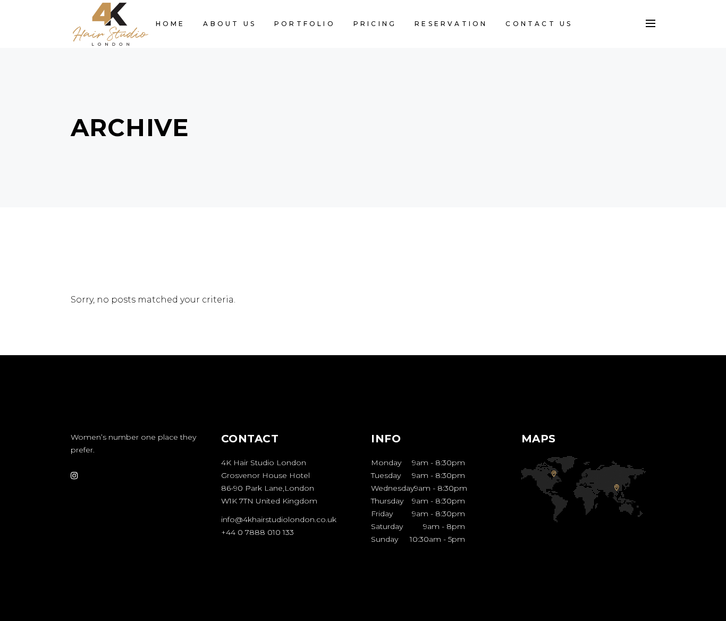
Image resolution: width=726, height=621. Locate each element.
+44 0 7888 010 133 (257, 532)
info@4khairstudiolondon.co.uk (278, 519)
